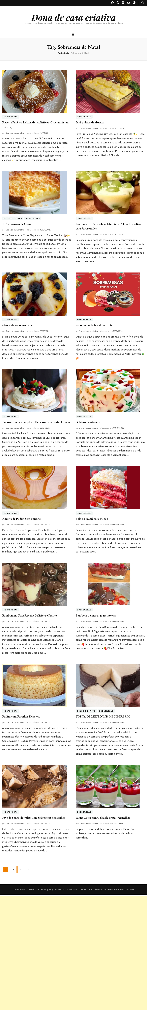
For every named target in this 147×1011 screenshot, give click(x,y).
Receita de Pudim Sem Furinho (21, 519)
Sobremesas (10, 117)
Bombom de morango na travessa (96, 615)
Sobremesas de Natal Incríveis (94, 325)
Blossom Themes (78, 889)
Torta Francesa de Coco (16, 224)
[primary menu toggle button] (73, 34)
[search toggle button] (142, 2)
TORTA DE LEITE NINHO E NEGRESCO (103, 716)
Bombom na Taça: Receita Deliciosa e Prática (29, 615)
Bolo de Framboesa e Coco (92, 519)
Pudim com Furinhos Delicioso (21, 716)
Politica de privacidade (124, 889)
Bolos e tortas (12, 218)
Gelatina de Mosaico (88, 422)
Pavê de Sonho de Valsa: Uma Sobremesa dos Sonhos (33, 817)
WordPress (108, 889)
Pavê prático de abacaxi (90, 122)
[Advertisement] (73, 916)
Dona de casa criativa (73, 17)
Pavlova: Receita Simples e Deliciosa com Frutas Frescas (36, 422)
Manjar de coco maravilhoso (19, 325)
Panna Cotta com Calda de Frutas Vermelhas (103, 817)
